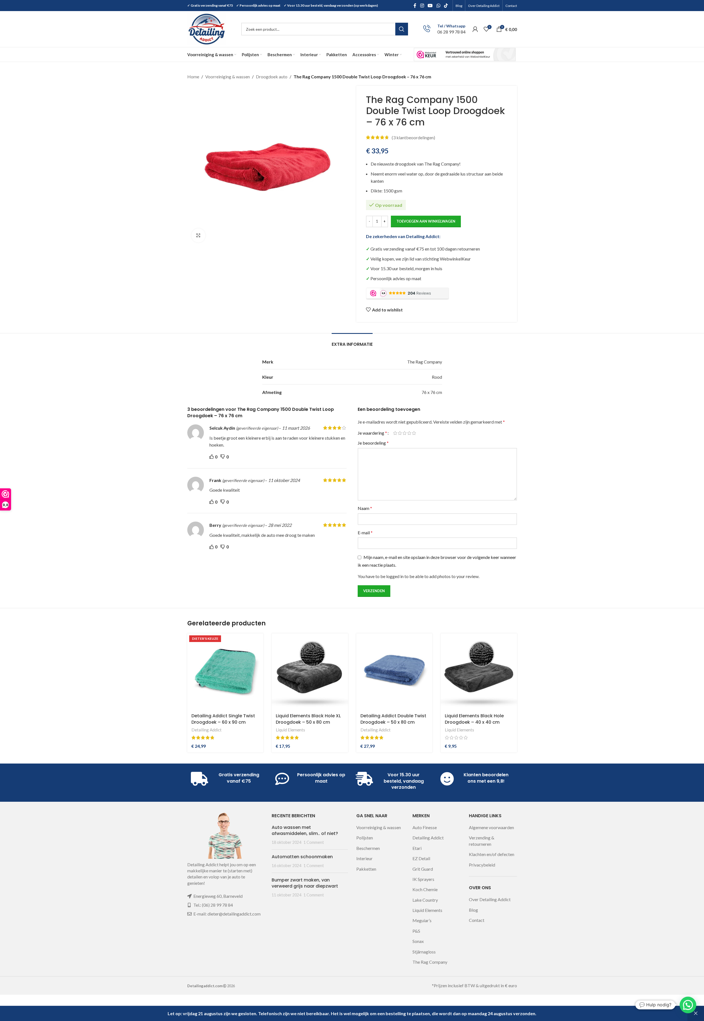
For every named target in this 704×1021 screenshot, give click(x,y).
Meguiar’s (422, 920)
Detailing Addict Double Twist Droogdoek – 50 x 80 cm (393, 719)
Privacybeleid (482, 864)
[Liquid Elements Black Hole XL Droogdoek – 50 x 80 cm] (310, 671)
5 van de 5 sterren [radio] (414, 433)
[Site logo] (206, 28)
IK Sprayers (423, 879)
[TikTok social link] (446, 5)
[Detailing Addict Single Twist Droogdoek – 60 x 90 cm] (225, 671)
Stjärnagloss (424, 951)
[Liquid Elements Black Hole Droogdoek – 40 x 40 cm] (479, 671)
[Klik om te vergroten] (198, 235)
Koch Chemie (425, 889)
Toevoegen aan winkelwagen (425, 221)
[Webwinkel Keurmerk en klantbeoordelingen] (465, 54)
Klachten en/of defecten (491, 854)
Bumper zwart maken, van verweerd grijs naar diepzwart (305, 883)
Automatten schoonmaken (302, 857)
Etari (417, 848)
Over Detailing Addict (490, 899)
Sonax (418, 941)
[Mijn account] (475, 29)
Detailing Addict (206, 729)
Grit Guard (422, 869)
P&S (416, 931)
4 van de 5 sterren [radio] (409, 433)
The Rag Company (429, 962)
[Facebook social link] (415, 5)
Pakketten (366, 869)
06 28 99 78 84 (451, 31)
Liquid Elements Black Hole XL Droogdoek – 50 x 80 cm (308, 719)
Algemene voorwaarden (491, 827)
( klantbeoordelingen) (413, 137)
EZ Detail (421, 858)
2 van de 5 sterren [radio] (400, 433)
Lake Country (425, 900)
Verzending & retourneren (481, 840)
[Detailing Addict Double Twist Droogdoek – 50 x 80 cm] (394, 671)
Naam (365, 508)
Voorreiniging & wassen (227, 76)
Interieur (364, 858)
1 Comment (313, 842)
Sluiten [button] (695, 1013)
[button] (688, 1005)
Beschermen (368, 848)
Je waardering (372, 433)
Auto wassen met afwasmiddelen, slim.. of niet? (305, 830)
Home (193, 76)
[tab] (352, 341)
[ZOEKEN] (401, 29)
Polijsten (364, 837)
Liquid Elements (290, 729)
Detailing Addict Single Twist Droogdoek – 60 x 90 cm (223, 719)
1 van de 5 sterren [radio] (395, 433)
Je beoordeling (373, 442)
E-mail (365, 532)
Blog (473, 909)
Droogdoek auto (271, 76)
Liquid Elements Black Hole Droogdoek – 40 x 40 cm (474, 719)
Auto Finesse (424, 827)
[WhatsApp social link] (438, 5)
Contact (476, 920)
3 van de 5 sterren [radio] (404, 433)
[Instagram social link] (422, 5)
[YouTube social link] (430, 5)
